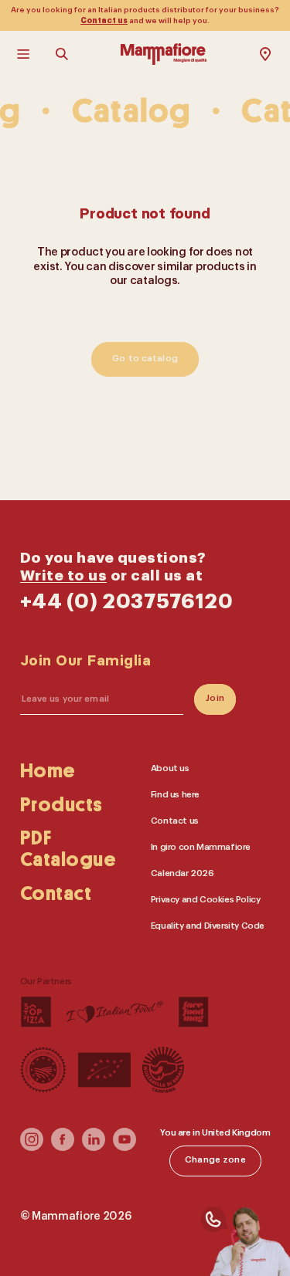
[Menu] (24, 54)
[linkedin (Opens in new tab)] (93, 1148)
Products (61, 805)
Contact (56, 895)
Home (48, 771)
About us (170, 768)
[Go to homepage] (163, 54)
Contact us (104, 21)
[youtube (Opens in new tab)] (124, 1148)
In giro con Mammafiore (201, 847)
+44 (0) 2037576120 (127, 602)
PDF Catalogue (68, 850)
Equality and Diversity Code (207, 926)
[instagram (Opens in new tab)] (31, 1148)
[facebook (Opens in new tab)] (62, 1148)
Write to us (63, 576)
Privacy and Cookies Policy (206, 899)
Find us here (175, 794)
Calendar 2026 (182, 873)
